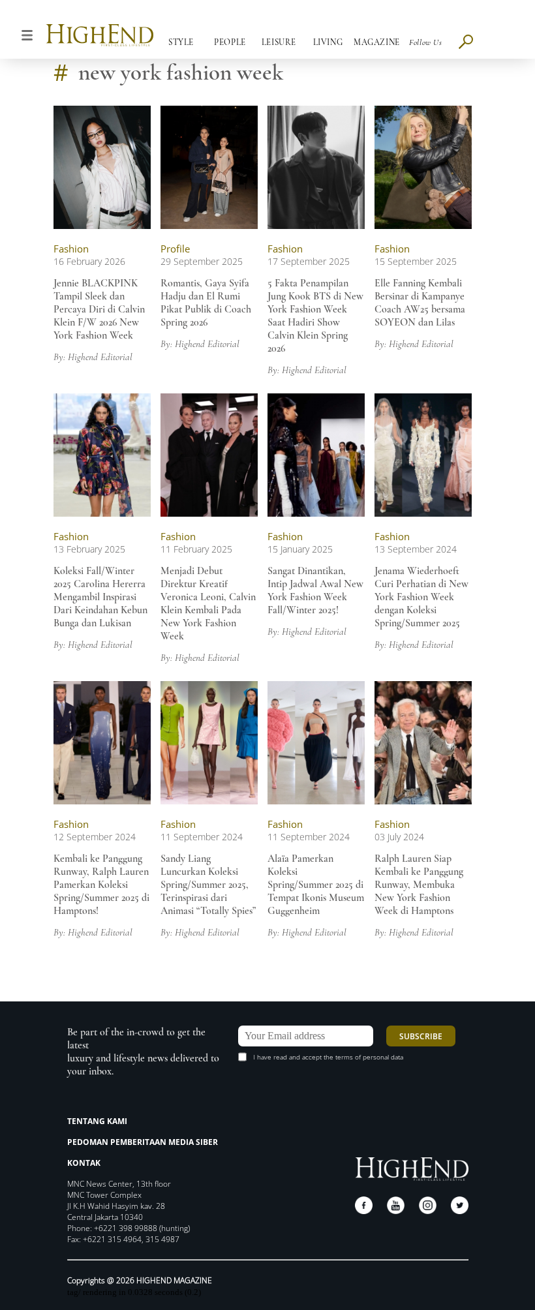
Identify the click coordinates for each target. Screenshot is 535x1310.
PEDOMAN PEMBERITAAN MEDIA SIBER (142, 1142)
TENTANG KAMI (97, 1121)
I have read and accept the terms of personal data (328, 1056)
